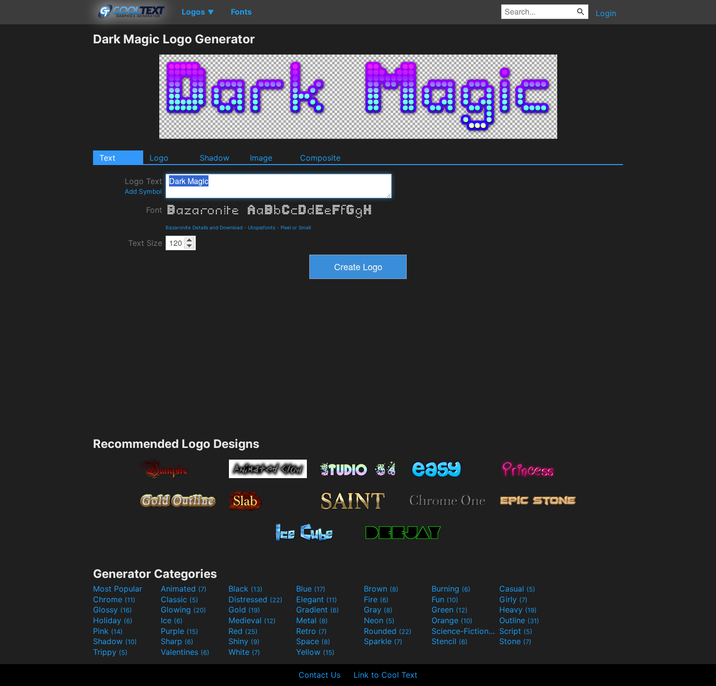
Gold (244, 609)
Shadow (214, 158)
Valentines (185, 652)
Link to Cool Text (385, 675)
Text (107, 158)
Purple (179, 631)
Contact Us (319, 675)
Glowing (183, 609)
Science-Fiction (464, 631)
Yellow (315, 652)
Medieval (252, 620)
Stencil (450, 641)
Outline (519, 620)
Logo (159, 158)
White (244, 652)
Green (450, 609)
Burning (451, 588)
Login (606, 13)
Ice (172, 620)
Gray (378, 609)
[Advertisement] (46, 178)
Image (261, 158)
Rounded (388, 631)
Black (245, 588)
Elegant (316, 599)
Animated (184, 588)
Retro (311, 631)
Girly (513, 599)
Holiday (112, 620)
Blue (310, 588)
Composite (320, 158)
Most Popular (117, 588)
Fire (376, 599)
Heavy (518, 609)
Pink (108, 631)
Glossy (112, 609)
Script (515, 631)
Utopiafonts (261, 227)
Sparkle (383, 641)
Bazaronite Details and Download (204, 227)
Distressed (255, 599)
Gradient (317, 609)
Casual (517, 588)
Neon (379, 620)
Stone (515, 641)
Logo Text (143, 185)
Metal (312, 620)
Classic (179, 599)
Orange (452, 620)
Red (243, 631)
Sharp (177, 641)
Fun (445, 599)
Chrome (114, 599)
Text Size (145, 243)
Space (313, 641)
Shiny (244, 641)
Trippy (110, 652)
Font (154, 210)
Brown (381, 588)
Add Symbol (143, 191)
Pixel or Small (296, 227)
